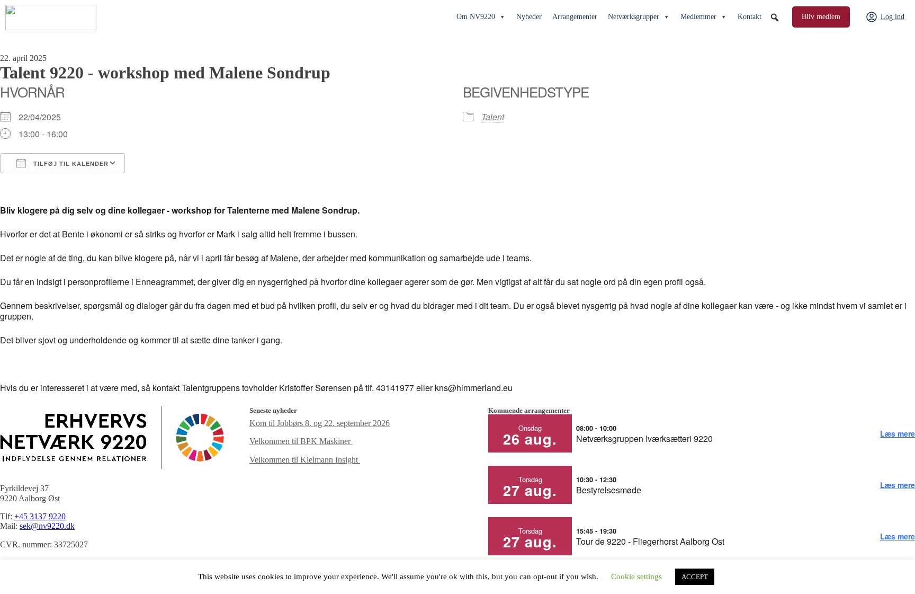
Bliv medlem (821, 17)
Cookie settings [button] (636, 576)
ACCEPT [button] (694, 577)
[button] (775, 17)
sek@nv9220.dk (47, 525)
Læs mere (897, 433)
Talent (492, 117)
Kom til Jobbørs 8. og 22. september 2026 (319, 423)
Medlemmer (698, 17)
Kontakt (749, 17)
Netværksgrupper (633, 17)
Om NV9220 (475, 17)
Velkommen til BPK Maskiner (301, 441)
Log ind (892, 17)
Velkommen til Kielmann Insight (304, 459)
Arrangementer (574, 17)
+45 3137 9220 (40, 516)
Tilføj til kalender (70, 164)
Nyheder (529, 17)
